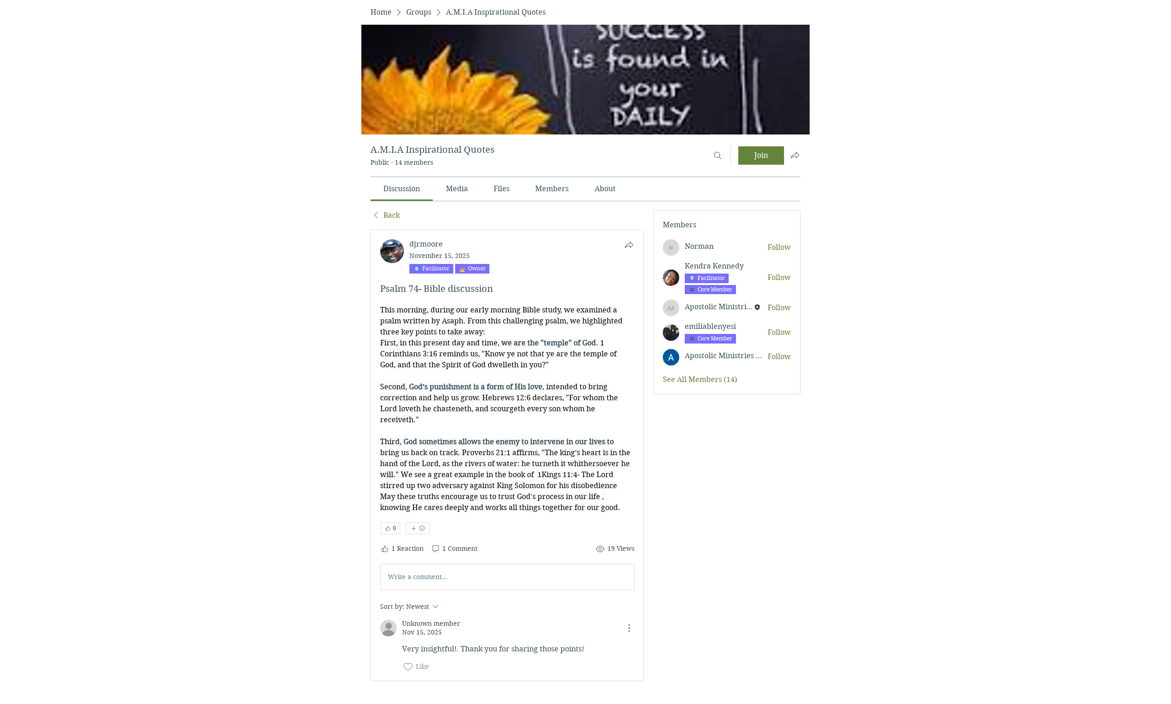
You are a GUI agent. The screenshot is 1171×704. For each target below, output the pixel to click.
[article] (507, 455)
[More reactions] (418, 528)
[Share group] (795, 155)
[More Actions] (628, 628)
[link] (401, 188)
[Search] (717, 155)
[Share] (628, 244)
